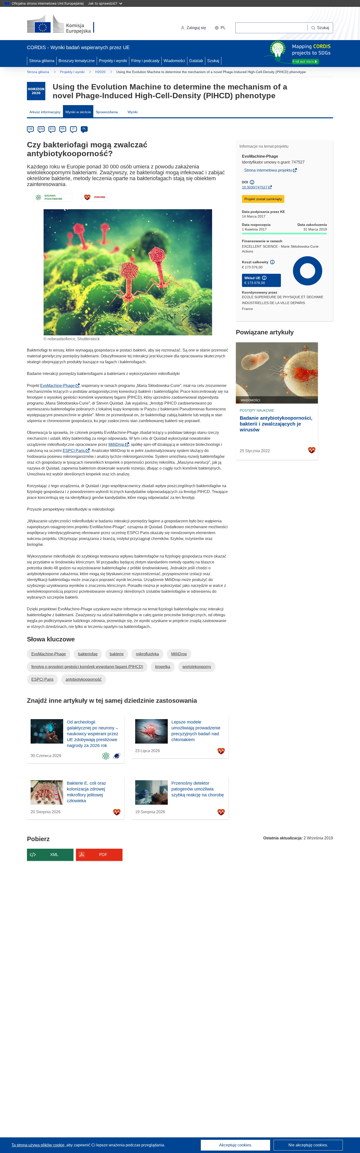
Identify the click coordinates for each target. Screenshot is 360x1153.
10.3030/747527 (254, 187)
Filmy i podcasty (145, 61)
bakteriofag (87, 654)
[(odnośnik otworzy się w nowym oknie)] (66, 24)
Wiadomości (174, 61)
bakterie (117, 654)
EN (41, 129)
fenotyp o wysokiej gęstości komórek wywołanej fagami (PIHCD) (87, 667)
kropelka (162, 667)
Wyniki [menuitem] (133, 112)
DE (30, 129)
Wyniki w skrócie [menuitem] (78, 112)
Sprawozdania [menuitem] (107, 112)
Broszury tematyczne (77, 61)
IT (73, 129)
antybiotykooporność (84, 679)
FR (63, 129)
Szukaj (213, 61)
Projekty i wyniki (113, 61)
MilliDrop (117, 444)
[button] (220, 27)
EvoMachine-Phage (59, 386)
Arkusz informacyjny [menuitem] (44, 112)
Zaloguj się (196, 28)
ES (52, 129)
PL (84, 129)
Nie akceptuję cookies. (308, 1145)
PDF (103, 855)
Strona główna (41, 61)
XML (54, 855)
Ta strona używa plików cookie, (39, 1145)
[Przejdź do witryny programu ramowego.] (36, 91)
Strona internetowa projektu (268, 171)
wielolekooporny (196, 667)
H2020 (100, 72)
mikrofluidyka (147, 654)
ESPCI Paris (75, 451)
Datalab (196, 61)
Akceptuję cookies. (235, 1145)
